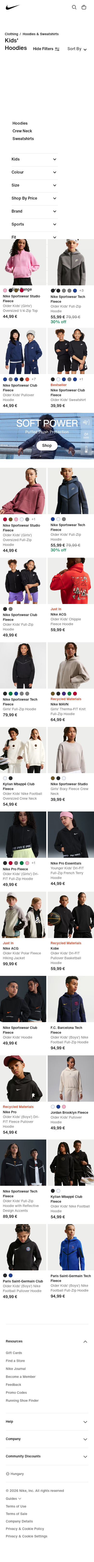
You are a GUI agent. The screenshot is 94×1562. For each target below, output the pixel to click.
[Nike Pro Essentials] (71, 834)
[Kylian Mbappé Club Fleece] (23, 750)
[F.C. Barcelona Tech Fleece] (71, 999)
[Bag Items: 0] (84, 7)
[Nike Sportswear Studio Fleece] (23, 262)
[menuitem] (14, 1499)
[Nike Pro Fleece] (23, 834)
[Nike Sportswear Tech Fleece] (71, 262)
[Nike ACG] (71, 581)
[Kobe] (71, 915)
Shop (47, 445)
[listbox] (77, 49)
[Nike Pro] (23, 1078)
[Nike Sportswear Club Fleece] (23, 351)
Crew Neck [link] (22, 131)
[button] (35, 159)
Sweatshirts (23, 139)
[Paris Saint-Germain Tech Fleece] (71, 1247)
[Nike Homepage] (13, 7)
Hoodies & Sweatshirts (41, 34)
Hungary (17, 1474)
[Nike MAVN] (71, 665)
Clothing (11, 34)
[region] (47, 210)
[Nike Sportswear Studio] (71, 750)
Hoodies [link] (20, 123)
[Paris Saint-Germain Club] (23, 1247)
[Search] (74, 7)
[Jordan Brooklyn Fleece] (71, 1078)
